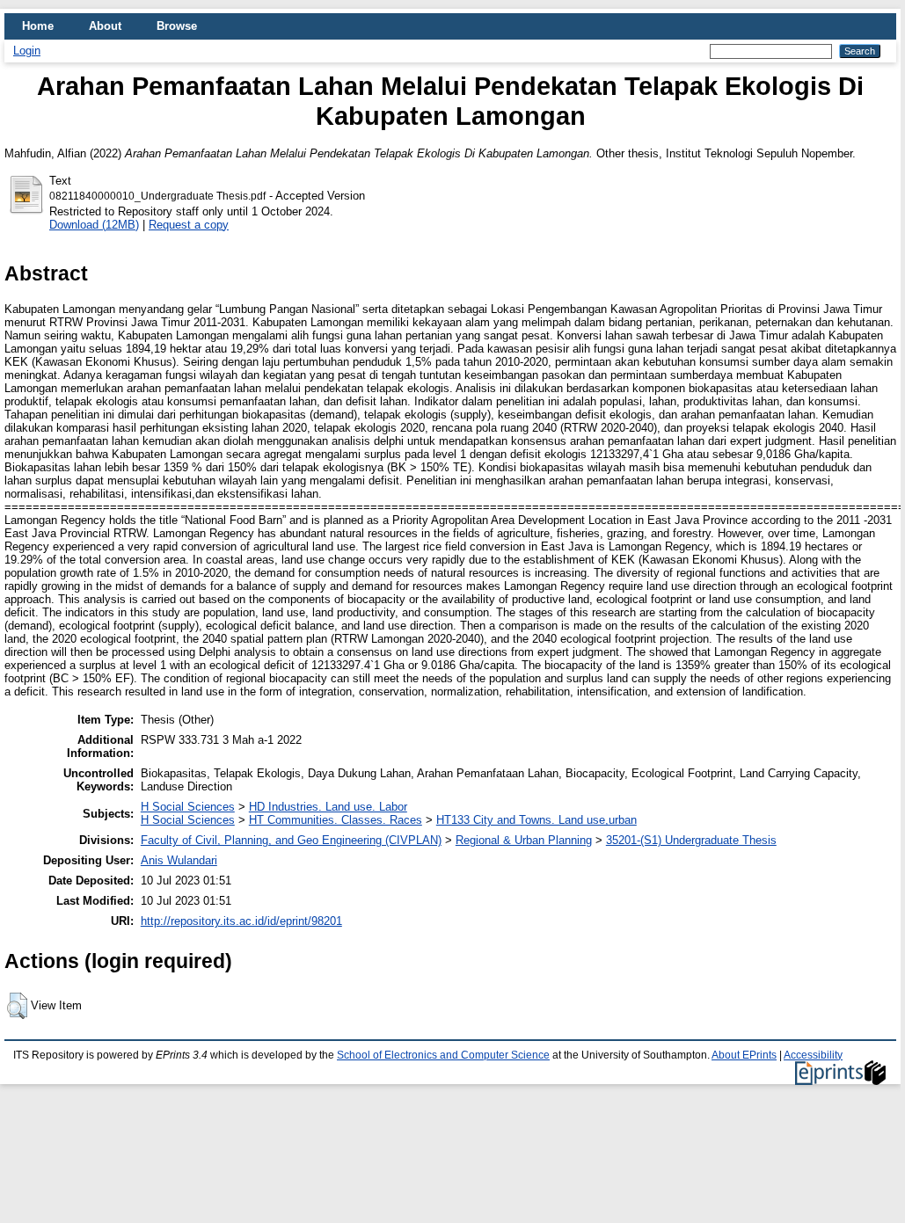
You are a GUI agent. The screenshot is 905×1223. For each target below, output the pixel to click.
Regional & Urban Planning (524, 840)
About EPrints (744, 1055)
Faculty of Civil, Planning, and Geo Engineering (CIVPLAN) (291, 840)
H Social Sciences (188, 806)
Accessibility (813, 1055)
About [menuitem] (105, 26)
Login (26, 50)
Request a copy (189, 224)
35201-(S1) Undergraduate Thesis (691, 840)
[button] (17, 1006)
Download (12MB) (94, 224)
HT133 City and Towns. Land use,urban (536, 819)
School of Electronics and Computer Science (443, 1055)
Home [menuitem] (38, 26)
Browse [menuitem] (177, 26)
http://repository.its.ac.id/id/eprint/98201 (241, 921)
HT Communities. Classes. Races (335, 819)
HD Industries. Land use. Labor (328, 806)
